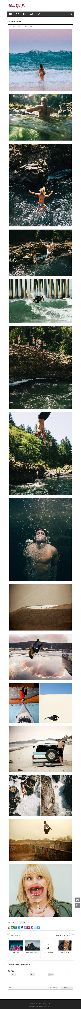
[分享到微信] (12, 927)
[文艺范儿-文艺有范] (17, 3)
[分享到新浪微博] (9, 927)
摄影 (10, 14)
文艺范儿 (22, 922)
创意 (17, 14)
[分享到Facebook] (32, 927)
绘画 (31, 14)
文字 (39, 14)
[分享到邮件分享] (25, 927)
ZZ (10, 26)
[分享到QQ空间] (15, 927)
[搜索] (71, 14)
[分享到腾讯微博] (19, 927)
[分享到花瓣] (28, 927)
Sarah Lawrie (15, 935)
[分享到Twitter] (35, 927)
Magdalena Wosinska (63, 935)
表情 (10, 988)
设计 (24, 14)
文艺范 (15, 922)
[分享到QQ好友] (22, 927)
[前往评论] (77, 905)
